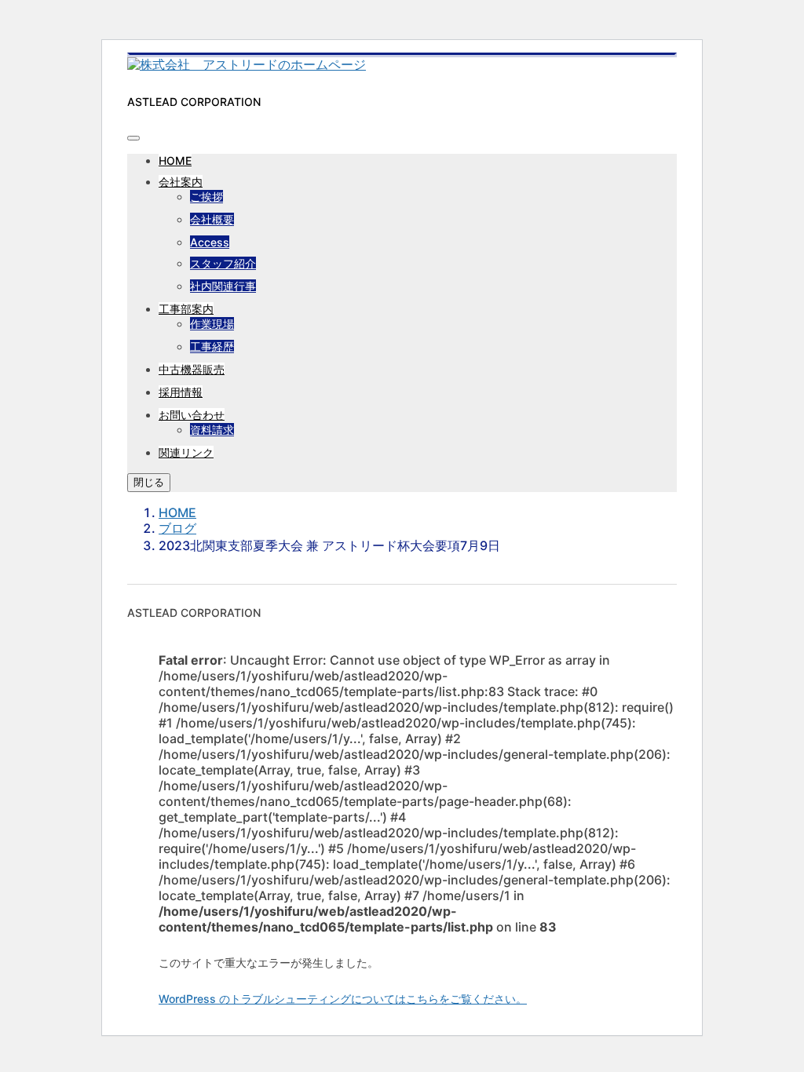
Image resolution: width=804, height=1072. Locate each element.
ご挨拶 (206, 196)
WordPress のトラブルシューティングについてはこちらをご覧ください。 (343, 998)
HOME (175, 160)
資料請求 (212, 429)
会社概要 (212, 219)
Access (209, 242)
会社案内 (181, 181)
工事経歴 (212, 346)
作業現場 (212, 323)
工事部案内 (186, 308)
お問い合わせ (192, 414)
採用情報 (181, 392)
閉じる (148, 482)
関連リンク (186, 452)
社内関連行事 (223, 286)
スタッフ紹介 (223, 263)
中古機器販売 (192, 369)
